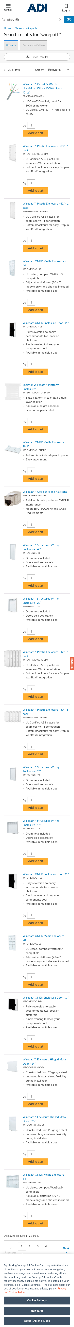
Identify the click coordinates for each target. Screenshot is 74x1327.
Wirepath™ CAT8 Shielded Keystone (45, 491)
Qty (24, 125)
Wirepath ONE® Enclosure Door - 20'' (46, 874)
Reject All (37, 1310)
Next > (66, 1250)
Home (7, 28)
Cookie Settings (37, 1300)
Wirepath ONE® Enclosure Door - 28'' (46, 322)
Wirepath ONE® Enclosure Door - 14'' (46, 997)
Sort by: (40, 69)
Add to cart (35, 133)
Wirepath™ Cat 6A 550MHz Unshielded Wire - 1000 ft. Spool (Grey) (42, 88)
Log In (66, 10)
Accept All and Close (37, 1320)
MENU (8, 10)
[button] (72, 663)
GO (69, 19)
